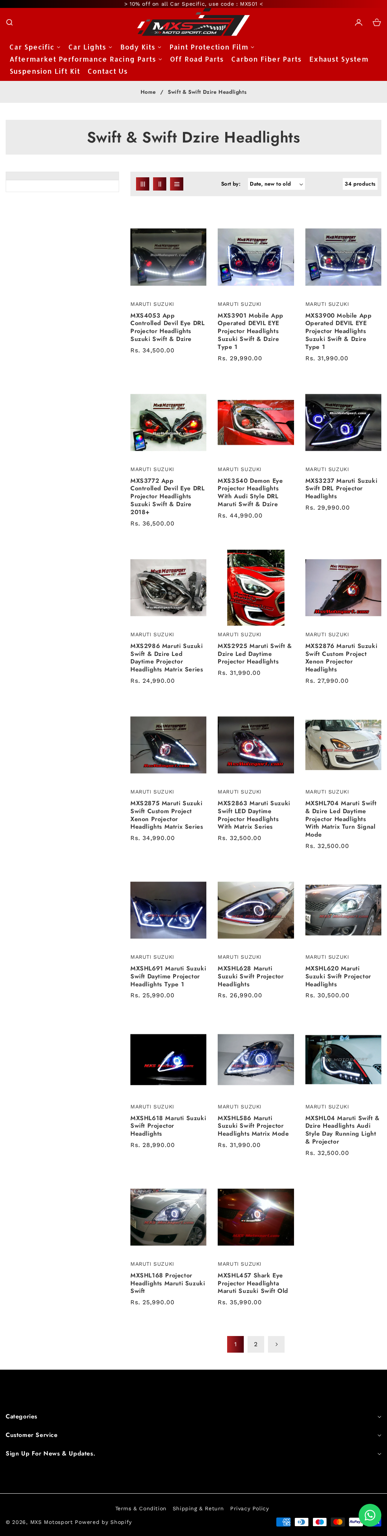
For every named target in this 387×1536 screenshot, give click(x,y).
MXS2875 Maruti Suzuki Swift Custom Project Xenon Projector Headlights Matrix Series (166, 815)
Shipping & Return (198, 1508)
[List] (176, 184)
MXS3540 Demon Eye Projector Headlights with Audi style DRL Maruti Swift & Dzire (250, 492)
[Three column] (142, 184)
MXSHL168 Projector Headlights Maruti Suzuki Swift (167, 1283)
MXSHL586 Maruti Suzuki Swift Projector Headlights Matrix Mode (253, 1126)
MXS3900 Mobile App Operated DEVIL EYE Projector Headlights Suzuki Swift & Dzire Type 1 (338, 331)
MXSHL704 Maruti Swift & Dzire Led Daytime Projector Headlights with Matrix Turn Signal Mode (341, 819)
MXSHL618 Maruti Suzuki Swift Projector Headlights (168, 1126)
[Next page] (276, 1344)
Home (148, 92)
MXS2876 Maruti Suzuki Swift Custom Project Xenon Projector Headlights (341, 658)
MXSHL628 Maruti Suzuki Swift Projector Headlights (250, 976)
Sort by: (230, 184)
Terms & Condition (141, 1508)
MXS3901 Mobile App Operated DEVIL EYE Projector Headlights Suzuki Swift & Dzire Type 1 (250, 331)
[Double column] (159, 184)
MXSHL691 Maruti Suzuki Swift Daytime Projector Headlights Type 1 (168, 976)
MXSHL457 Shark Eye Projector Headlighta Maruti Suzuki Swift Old (253, 1283)
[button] (9, 22)
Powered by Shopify (103, 1522)
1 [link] (235, 1344)
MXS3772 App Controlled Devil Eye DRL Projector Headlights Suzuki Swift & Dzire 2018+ (167, 496)
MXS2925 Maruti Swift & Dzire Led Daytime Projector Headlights (255, 654)
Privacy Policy (249, 1508)
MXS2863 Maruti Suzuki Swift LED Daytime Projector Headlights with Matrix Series (254, 815)
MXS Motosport (51, 1522)
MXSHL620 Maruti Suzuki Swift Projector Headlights (338, 976)
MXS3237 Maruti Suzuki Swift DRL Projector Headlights (341, 489)
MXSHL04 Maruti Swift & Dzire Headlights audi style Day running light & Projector (342, 1130)
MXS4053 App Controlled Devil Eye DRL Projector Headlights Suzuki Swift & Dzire (167, 327)
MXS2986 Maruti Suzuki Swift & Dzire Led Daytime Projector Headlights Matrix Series (166, 658)
